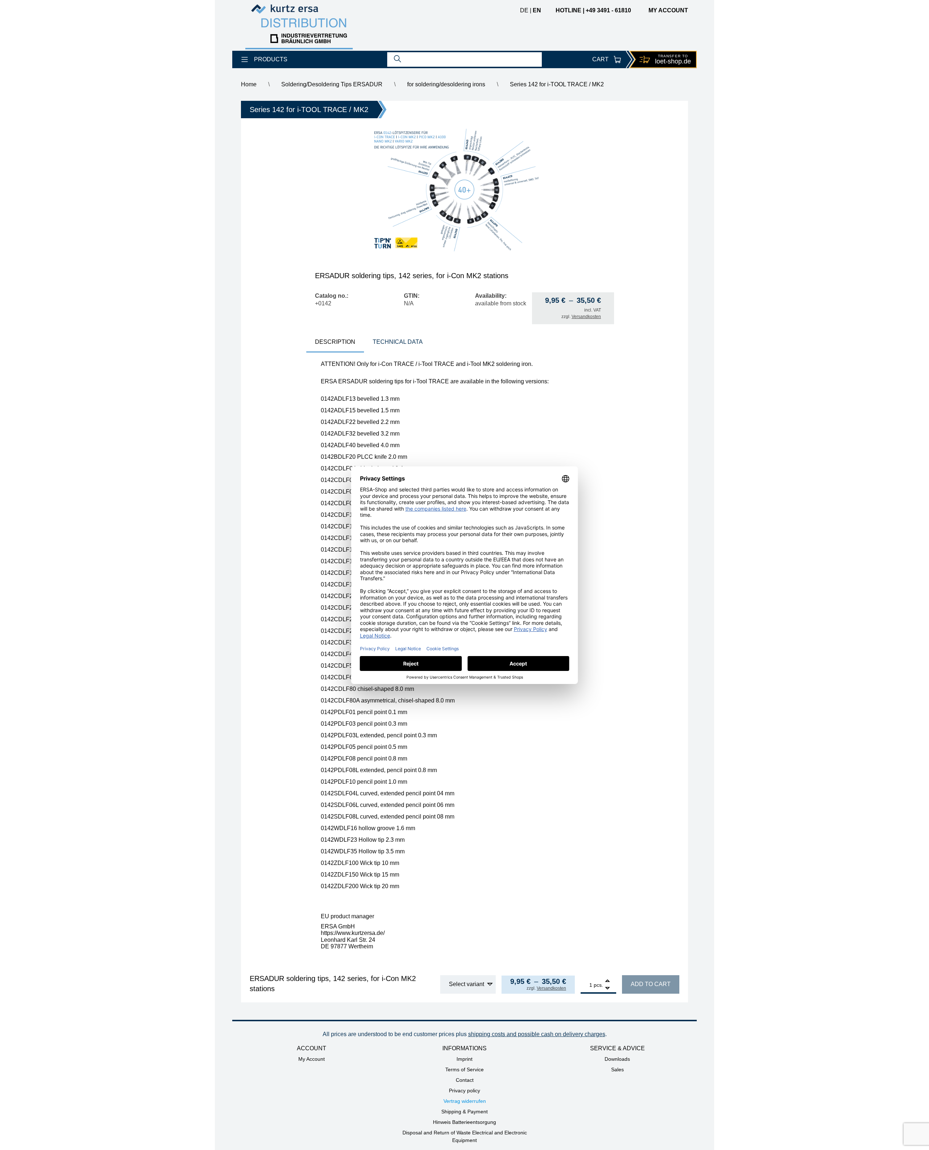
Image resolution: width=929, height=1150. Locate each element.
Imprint (464, 1059)
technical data (398, 342)
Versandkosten (586, 316)
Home (249, 84)
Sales (617, 1069)
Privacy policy (464, 1090)
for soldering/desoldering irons (446, 84)
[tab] (335, 342)
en (537, 10)
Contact (465, 1080)
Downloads (617, 1059)
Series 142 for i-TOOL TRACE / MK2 (557, 84)
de (524, 10)
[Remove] (607, 988)
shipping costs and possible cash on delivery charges (536, 1034)
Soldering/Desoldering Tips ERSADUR (331, 84)
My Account (311, 1059)
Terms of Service (464, 1069)
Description (335, 342)
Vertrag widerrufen (464, 1101)
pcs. (598, 985)
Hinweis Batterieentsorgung (464, 1122)
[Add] (607, 981)
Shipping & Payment (464, 1111)
